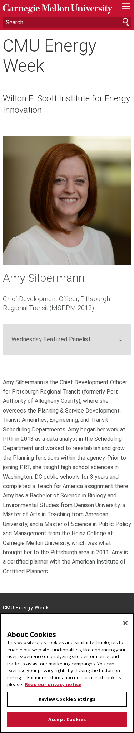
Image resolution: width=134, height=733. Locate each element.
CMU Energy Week (49, 55)
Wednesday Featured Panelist (51, 339)
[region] (67, 673)
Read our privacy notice (53, 684)
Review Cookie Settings (67, 699)
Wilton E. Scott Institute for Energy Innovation (66, 104)
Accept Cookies (67, 719)
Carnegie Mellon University (57, 9)
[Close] (125, 623)
